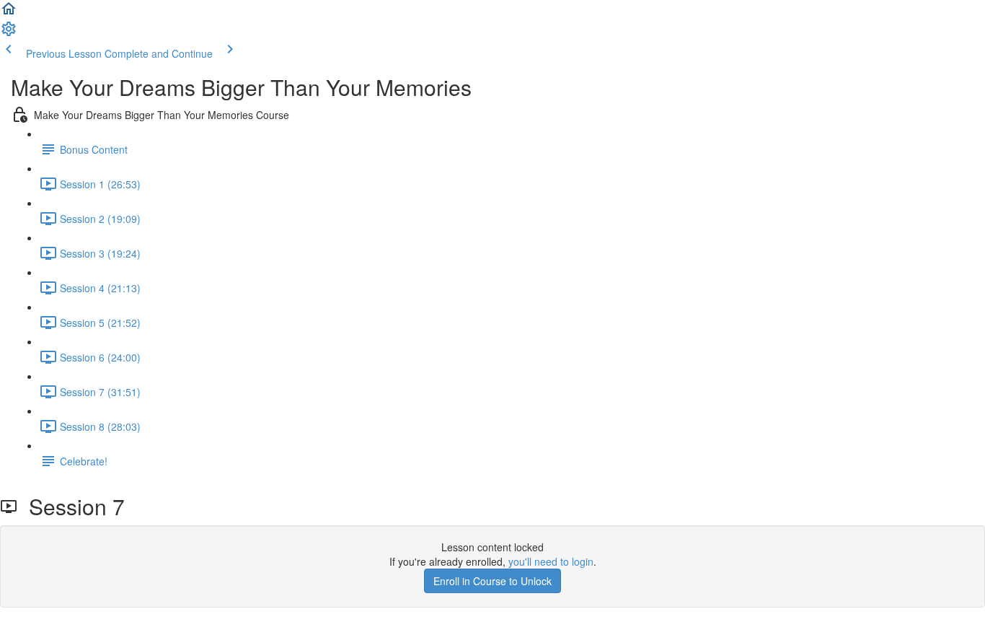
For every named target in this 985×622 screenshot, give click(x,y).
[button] (8, 13)
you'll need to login (550, 561)
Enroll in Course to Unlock (492, 581)
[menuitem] (8, 33)
